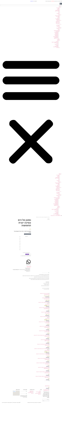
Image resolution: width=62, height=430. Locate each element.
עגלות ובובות (58, 13)
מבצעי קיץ (57, 41)
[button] (31, 110)
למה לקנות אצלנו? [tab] (29, 266)
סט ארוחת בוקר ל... (46, 372)
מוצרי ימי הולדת (57, 22)
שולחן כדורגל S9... (46, 340)
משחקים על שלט (57, 10)
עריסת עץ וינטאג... (46, 377)
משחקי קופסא (57, 19)
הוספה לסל (27, 254)
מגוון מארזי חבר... (47, 313)
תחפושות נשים (56, 202)
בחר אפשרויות (47, 301)
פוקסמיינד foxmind (57, 15)
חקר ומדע (58, 185)
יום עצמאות (58, 39)
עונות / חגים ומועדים (58, 195)
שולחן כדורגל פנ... (46, 345)
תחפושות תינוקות (56, 199)
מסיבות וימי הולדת (59, 20)
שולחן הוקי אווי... (47, 318)
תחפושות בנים (56, 32)
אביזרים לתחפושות (56, 38)
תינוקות (58, 181)
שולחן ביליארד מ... (46, 331)
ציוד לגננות (59, 27)
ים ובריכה (58, 40)
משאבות (57, 45)
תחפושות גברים (56, 34)
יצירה (60, 24)
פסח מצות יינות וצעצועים (56, 30)
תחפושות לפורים (57, 31)
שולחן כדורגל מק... (46, 336)
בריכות (57, 43)
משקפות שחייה (56, 213)
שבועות (58, 206)
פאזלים (58, 17)
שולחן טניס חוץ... (47, 304)
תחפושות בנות (56, 33)
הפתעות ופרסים (57, 23)
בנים (58, 11)
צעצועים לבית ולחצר (57, 178)
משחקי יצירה (58, 192)
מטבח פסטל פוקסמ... (46, 368)
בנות (58, 12)
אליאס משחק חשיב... (46, 308)
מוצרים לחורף (57, 47)
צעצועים (60, 174)
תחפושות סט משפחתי (55, 36)
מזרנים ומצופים (56, 44)
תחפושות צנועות (56, 37)
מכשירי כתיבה (57, 25)
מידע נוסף (48, 366)
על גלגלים (58, 9)
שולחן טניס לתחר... (46, 350)
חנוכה (58, 29)
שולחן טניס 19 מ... (46, 359)
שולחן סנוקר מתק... (46, 327)
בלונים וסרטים (57, 188)
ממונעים (58, 8)
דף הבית (60, 6)
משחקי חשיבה (57, 16)
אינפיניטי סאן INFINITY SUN (55, 209)
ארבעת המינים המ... (46, 294)
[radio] (20, 236)
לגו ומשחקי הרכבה (57, 18)
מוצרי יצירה (58, 26)
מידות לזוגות (26, 236)
